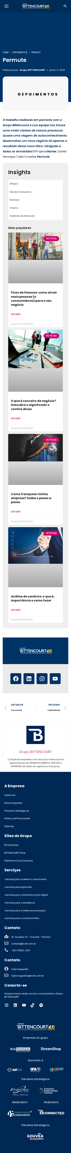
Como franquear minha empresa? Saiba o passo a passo (31, 498)
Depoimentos (20, 52)
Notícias (14, 200)
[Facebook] (15, 678)
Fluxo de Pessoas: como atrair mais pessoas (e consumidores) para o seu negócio (34, 298)
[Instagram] (42, 678)
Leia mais (16, 314)
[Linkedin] (28, 678)
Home (6, 52)
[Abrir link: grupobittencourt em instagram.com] (6, 1005)
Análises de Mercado (22, 216)
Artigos (14, 183)
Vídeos (14, 208)
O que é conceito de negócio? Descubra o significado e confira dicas (33, 405)
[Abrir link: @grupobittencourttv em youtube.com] (24, 1005)
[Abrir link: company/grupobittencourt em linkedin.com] (15, 1005)
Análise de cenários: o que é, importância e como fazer (32, 598)
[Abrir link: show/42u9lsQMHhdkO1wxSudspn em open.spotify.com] (41, 1005)
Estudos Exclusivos (20, 192)
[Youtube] (55, 678)
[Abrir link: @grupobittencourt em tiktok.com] (33, 1005)
